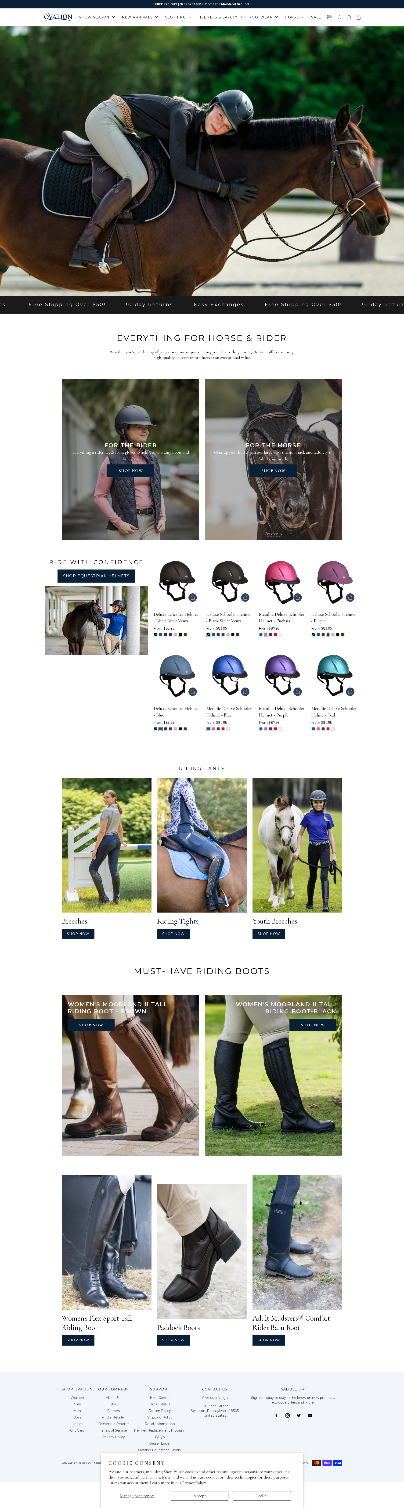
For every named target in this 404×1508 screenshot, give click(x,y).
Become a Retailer (113, 1424)
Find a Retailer (113, 1417)
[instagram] (287, 1415)
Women (77, 1398)
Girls (77, 1404)
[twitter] (299, 1415)
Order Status (159, 1404)
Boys (77, 1417)
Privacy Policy (194, 1482)
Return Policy (160, 1411)
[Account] (349, 17)
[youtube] (310, 1415)
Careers (113, 1411)
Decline (262, 1495)
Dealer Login (159, 1443)
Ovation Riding (77, 1462)
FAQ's (160, 1437)
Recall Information (160, 1424)
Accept (199, 1495)
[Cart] (358, 17)
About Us (113, 1398)
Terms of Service (113, 1430)
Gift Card (77, 1430)
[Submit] (339, 17)
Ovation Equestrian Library (159, 1450)
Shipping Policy (159, 1417)
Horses (77, 1424)
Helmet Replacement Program (159, 1430)
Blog (113, 1404)
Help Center (160, 1398)
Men (77, 1411)
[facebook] (276, 1415)
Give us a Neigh (215, 1398)
